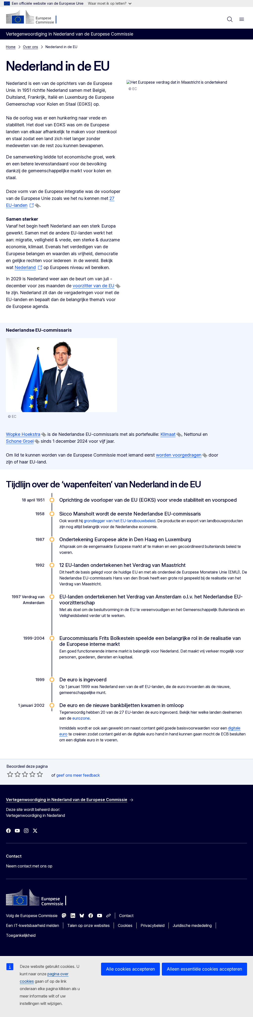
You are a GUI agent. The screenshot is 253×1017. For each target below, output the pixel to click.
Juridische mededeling (192, 925)
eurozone (81, 718)
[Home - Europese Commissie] (36, 17)
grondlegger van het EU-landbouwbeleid (119, 520)
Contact (126, 915)
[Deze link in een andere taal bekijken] (37, 205)
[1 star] (10, 774)
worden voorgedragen (178, 455)
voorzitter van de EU (93, 285)
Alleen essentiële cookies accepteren (204, 969)
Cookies (125, 925)
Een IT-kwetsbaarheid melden (32, 925)
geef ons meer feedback (78, 775)
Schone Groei (20, 441)
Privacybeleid (153, 925)
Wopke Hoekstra (23, 434)
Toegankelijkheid (21, 935)
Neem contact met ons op (29, 865)
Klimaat (167, 434)
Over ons (30, 47)
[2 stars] (13, 774)
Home (11, 47)
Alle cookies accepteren (130, 969)
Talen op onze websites (88, 925)
